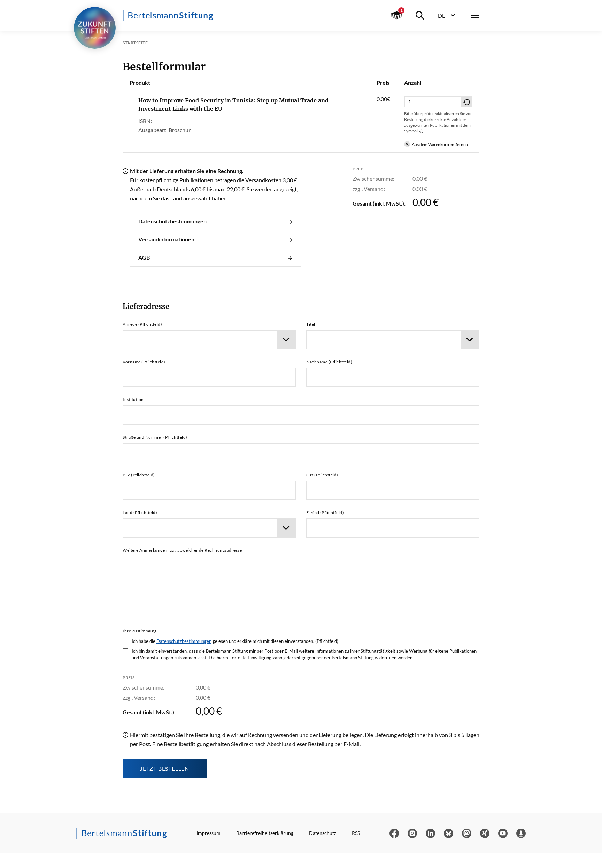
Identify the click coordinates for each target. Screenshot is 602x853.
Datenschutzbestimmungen (172, 221)
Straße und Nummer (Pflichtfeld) (155, 437)
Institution (133, 400)
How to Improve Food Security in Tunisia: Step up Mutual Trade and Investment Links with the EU (233, 104)
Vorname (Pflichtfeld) (144, 362)
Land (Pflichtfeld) (140, 512)
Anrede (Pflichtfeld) (142, 324)
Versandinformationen (166, 239)
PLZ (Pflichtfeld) (139, 475)
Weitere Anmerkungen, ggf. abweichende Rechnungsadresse (182, 550)
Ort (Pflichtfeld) (322, 475)
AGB (144, 257)
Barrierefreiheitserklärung (264, 833)
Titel (310, 324)
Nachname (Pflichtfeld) (329, 362)
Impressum (208, 833)
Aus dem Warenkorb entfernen (440, 144)
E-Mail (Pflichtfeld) (325, 512)
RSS (356, 833)
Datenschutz (322, 833)
